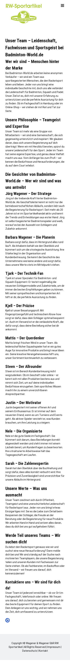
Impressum (53, 647)
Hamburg (48, 103)
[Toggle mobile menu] (63, 5)
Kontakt (43, 650)
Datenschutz (29, 650)
